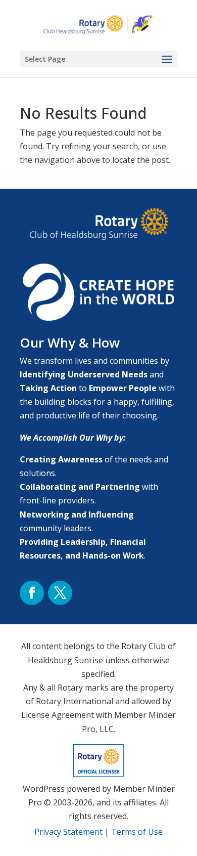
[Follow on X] (60, 593)
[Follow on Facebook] (32, 593)
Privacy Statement (68, 831)
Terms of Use (137, 831)
